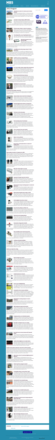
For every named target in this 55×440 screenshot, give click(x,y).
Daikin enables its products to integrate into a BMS (16, 152)
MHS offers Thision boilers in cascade (20, 168)
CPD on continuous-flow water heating (20, 129)
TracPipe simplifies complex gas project (21, 407)
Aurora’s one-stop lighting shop (19, 283)
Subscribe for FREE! (27, 432)
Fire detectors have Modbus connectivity (14, 90)
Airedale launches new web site (19, 273)
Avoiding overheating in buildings (19, 240)
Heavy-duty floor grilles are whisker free (21, 207)
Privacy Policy (11, 437)
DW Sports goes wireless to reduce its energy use (22, 28)
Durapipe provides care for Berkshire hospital (22, 316)
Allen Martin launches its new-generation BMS (26, 40)
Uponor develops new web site (19, 257)
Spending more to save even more (20, 83)
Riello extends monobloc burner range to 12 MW (22, 192)
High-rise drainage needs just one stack (21, 413)
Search (46, 10)
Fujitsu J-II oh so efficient (18, 137)
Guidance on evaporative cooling (12, 248)
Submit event (13, 428)
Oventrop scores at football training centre (21, 389)
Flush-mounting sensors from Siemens (20, 120)
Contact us (14, 437)
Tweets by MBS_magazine (25, 426)
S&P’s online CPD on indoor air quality (20, 266)
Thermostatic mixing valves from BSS (20, 223)
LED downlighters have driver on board (20, 200)
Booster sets (16, 160)
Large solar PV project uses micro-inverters (21, 177)
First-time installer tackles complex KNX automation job (24, 67)
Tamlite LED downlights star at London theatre (22, 341)
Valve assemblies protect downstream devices (22, 231)
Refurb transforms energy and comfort (20, 363)
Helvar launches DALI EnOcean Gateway (21, 75)
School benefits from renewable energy (21, 380)
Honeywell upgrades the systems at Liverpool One (22, 103)
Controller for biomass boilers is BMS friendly (22, 19)
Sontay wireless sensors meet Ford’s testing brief (22, 95)
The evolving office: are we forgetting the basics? (22, 35)
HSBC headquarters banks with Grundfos (21, 306)
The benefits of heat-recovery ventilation (21, 290)
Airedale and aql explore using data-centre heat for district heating (19, 347)
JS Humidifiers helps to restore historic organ (22, 371)
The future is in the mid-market (19, 112)
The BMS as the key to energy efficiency (21, 57)
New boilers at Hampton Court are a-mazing (21, 322)
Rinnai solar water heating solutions (20, 215)
